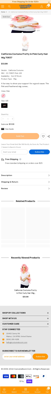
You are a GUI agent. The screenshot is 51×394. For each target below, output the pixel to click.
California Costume (15, 70)
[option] (25, 24)
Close (49, 2)
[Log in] (41, 6)
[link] (13, 241)
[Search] (9, 6)
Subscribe (39, 152)
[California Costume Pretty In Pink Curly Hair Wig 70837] (25, 276)
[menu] (2, 6)
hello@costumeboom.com (16, 342)
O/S (4, 105)
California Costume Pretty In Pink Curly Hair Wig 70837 (25, 292)
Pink (3, 96)
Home (3, 12)
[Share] (48, 136)
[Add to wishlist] (43, 136)
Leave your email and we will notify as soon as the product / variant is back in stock (25, 145)
